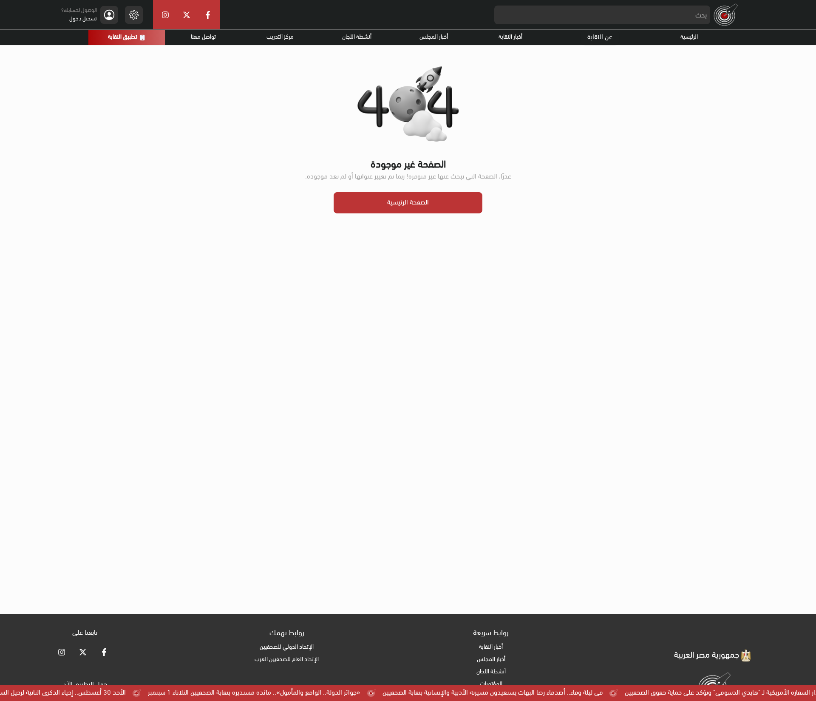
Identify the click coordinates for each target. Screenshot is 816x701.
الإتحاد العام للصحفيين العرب (287, 659)
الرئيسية (689, 37)
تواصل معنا (203, 37)
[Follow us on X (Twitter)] (83, 652)
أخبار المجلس (433, 37)
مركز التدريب (280, 37)
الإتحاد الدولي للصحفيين (287, 647)
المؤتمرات (491, 684)
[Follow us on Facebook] (104, 652)
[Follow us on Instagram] (61, 652)
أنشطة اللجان (356, 37)
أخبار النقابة (510, 37)
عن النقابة (599, 37)
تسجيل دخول (83, 19)
